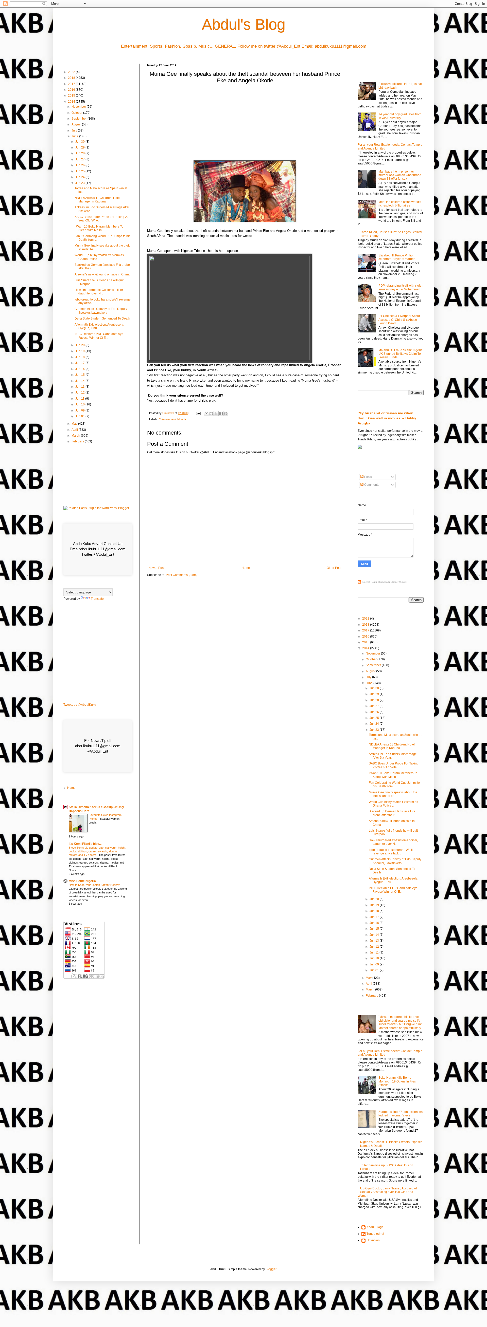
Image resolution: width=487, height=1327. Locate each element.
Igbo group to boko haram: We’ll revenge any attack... (391, 851)
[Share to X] (216, 413)
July (75, 130)
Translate (97, 599)
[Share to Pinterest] (225, 413)
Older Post (334, 568)
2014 (72, 101)
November (79, 106)
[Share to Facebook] (220, 413)
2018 (72, 78)
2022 (72, 72)
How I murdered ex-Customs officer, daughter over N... (99, 291)
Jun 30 (80, 141)
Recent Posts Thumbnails (376, 582)
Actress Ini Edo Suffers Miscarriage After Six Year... (393, 755)
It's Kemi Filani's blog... (85, 844)
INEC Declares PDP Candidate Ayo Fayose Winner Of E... (99, 335)
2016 (72, 89)
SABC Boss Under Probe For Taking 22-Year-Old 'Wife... (394, 765)
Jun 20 (80, 345)
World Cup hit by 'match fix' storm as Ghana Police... (99, 256)
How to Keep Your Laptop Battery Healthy (94, 884)
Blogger (271, 1269)
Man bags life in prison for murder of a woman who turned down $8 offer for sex (399, 175)
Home (245, 568)
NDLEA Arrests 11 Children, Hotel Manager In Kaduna (97, 199)
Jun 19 (80, 351)
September (80, 118)
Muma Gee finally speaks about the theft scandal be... (393, 794)
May (75, 423)
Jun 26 (80, 165)
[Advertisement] (244, 123)
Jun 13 (80, 386)
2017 (72, 84)
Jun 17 (80, 363)
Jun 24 (80, 177)
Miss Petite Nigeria (82, 881)
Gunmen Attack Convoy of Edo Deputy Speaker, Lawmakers (101, 310)
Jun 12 (80, 392)
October (77, 113)
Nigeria (181, 419)
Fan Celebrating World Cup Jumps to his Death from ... (394, 784)
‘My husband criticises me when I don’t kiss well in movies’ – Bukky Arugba (387, 418)
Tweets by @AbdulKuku (79, 704)
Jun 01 (80, 416)
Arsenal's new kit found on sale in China (102, 274)
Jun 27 (80, 159)
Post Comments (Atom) (182, 575)
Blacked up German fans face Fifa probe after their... (392, 813)
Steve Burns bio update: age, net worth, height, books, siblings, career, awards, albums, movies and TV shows (97, 851)
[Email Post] (198, 413)
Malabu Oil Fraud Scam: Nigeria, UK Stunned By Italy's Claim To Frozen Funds (400, 353)
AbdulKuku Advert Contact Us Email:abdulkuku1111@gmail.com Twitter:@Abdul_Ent (98, 548)
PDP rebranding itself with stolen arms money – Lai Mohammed (400, 287)
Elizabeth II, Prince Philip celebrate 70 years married (396, 257)
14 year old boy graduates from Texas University (399, 116)
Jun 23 (80, 183)
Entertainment (167, 419)
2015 (72, 95)
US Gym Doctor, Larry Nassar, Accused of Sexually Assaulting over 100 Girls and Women (387, 1192)
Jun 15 (80, 375)
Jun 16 (80, 369)
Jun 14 (80, 381)
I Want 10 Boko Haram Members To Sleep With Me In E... (99, 228)
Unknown (373, 1240)
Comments (371, 485)
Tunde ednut (375, 1234)
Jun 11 (80, 398)
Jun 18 (80, 357)
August (77, 124)
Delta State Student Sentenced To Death (102, 318)
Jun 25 (80, 171)
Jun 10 (80, 404)
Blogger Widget (399, 582)
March (76, 435)
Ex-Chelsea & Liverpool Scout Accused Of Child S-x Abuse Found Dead (399, 319)
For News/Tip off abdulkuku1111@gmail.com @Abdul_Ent (97, 745)
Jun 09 (80, 410)
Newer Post (156, 568)
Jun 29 (80, 147)
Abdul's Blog (243, 24)
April (75, 430)
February (78, 441)
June (75, 136)
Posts (367, 477)
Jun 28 (80, 153)
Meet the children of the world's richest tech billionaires (399, 203)
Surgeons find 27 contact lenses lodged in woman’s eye (400, 1113)
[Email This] (206, 413)
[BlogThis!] (211, 413)
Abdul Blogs (375, 1227)
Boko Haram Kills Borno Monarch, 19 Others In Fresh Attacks (398, 1081)
